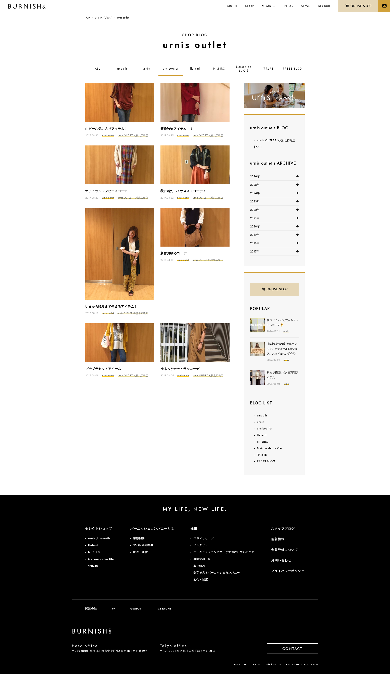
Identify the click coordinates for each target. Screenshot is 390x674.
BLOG (288, 6)
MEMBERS (269, 6)
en (114, 609)
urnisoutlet (170, 69)
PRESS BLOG (292, 69)
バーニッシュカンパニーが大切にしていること (224, 552)
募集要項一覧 (202, 559)
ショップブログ (103, 18)
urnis (146, 69)
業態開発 (139, 538)
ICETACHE (164, 609)
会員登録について (284, 549)
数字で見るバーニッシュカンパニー (217, 573)
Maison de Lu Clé (269, 448)
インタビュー (202, 545)
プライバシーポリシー (288, 571)
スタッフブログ (283, 528)
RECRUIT (324, 6)
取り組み (199, 566)
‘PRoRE (268, 69)
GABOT (136, 609)
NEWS (305, 6)
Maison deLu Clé (243, 69)
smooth (122, 69)
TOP (87, 18)
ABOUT (232, 6)
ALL (97, 69)
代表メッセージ (204, 538)
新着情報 (278, 539)
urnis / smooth (99, 538)
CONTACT (292, 648)
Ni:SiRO (219, 69)
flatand (195, 69)
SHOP (249, 6)
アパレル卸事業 (143, 545)
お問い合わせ (281, 560)
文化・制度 (201, 579)
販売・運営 (140, 552)
